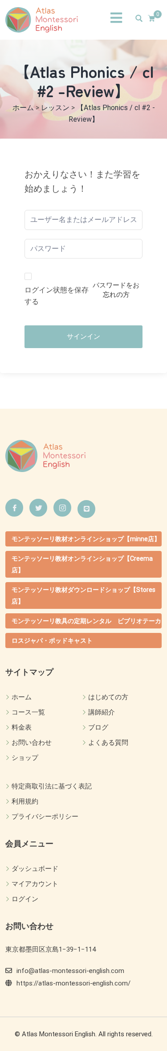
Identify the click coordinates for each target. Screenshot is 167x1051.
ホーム (22, 697)
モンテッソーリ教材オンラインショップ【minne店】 (86, 538)
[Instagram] (62, 508)
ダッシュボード (35, 869)
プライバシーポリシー (45, 817)
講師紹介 (101, 712)
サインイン (83, 337)
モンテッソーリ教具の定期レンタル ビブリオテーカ (86, 620)
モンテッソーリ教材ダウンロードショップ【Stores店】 (83, 595)
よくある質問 (108, 743)
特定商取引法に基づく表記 (52, 786)
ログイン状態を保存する (56, 296)
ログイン (25, 899)
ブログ (98, 727)
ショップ (25, 758)
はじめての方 (108, 697)
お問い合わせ (32, 743)
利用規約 (25, 801)
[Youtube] (86, 509)
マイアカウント (35, 884)
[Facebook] (14, 508)
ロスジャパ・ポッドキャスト (52, 640)
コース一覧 (28, 712)
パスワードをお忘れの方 (116, 290)
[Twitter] (38, 508)
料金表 (22, 727)
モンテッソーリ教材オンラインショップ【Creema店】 (82, 564)
